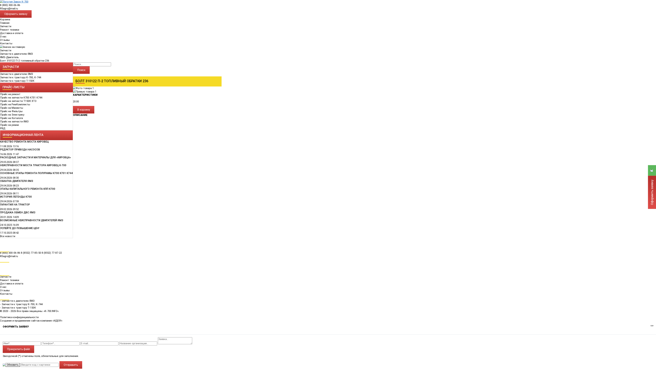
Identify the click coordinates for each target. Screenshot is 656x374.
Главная (4, 22)
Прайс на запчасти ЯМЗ (14, 121)
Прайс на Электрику (12, 114)
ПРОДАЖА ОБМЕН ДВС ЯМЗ (17, 212)
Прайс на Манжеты (11, 107)
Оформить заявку (15, 14)
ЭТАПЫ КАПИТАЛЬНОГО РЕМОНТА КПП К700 (27, 188)
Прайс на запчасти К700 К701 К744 (21, 97)
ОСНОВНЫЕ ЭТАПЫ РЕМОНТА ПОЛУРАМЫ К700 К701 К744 (36, 173)
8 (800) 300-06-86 (10, 5)
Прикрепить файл (18, 349)
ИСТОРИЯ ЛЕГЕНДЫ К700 (16, 196)
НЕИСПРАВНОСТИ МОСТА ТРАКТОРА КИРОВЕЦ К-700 (33, 165)
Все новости (7, 236)
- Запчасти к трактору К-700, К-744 (21, 304)
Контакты (6, 43)
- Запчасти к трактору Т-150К (18, 307)
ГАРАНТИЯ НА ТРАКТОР (15, 204)
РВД (2, 128)
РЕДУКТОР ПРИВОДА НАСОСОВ (20, 149)
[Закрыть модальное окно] (652, 325)
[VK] (2, 264)
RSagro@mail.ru (9, 8)
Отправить (71, 364)
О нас (3, 36)
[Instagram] (2, 268)
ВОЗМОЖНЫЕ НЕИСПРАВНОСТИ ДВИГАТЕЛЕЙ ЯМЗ (31, 220)
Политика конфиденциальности (19, 317)
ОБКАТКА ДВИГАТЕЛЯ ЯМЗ (16, 181)
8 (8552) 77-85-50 (31, 252)
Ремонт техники (9, 29)
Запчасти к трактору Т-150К (17, 80)
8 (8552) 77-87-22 (52, 252)
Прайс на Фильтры (11, 111)
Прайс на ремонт (10, 94)
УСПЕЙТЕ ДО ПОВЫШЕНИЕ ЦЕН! (19, 228)
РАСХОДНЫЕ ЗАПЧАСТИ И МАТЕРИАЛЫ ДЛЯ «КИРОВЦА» (35, 157)
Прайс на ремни (9, 124)
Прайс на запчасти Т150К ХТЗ (18, 101)
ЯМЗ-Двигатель (9, 57)
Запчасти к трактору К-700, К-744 (20, 77)
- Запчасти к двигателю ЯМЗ (17, 300)
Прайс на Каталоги (11, 118)
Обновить (13, 364)
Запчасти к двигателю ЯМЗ (16, 53)
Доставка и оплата (11, 33)
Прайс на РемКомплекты (15, 104)
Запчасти (5, 50)
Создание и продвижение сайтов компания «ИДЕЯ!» (31, 320)
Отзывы (5, 40)
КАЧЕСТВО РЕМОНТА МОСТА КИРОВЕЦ (24, 141)
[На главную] (14, 1)
